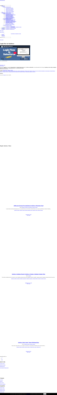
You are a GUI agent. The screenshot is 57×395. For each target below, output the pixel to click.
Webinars (3, 34)
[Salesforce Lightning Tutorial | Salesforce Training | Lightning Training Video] (28, 272)
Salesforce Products (27, 344)
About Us (1, 381)
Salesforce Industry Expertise (7, 19)
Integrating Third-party (22, 71)
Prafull (1, 65)
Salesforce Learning (40, 210)
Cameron (27, 214)
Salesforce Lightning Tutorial (42, 278)
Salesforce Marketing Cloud (28, 210)
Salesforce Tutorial (22, 210)
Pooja (26, 351)
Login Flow (33, 71)
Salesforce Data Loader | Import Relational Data (28, 342)
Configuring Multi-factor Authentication (14, 71)
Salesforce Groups (2, 390)
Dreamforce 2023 (2, 366)
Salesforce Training (10, 70)
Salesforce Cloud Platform (28, 207)
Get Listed (2, 376)
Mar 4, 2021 (3, 65)
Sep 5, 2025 (29, 214)
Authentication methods (29, 71)
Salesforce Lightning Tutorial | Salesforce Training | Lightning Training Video (28, 274)
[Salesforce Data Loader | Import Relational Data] (28, 340)
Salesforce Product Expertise (7, 13)
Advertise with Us (2, 363)
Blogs (2, 12)
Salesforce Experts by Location (7, 25)
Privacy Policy (2, 382)
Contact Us (3, 35)
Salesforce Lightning (14, 278)
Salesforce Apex (5, 70)
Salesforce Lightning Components (21, 278)
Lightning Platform (35, 278)
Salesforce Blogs (2, 387)
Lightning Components (29, 278)
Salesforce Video (35, 210)
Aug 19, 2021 (29, 351)
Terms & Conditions (2, 384)
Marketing (23, 207)
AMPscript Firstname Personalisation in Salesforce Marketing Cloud (28, 205)
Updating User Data (5, 71)
